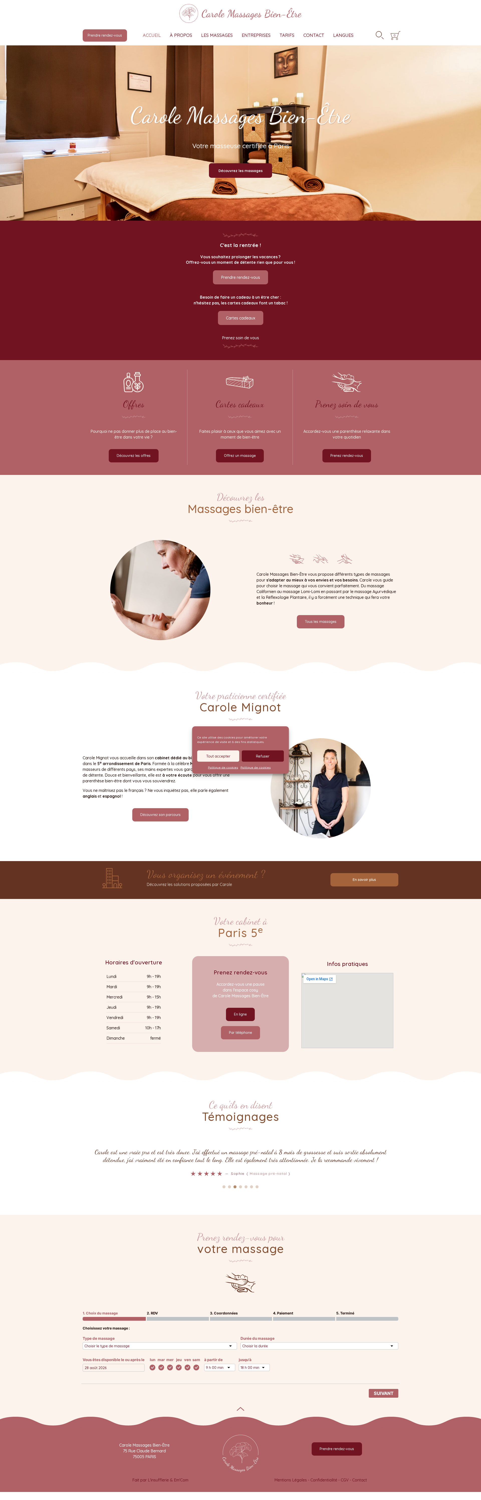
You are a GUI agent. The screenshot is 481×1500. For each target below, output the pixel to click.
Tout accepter (218, 756)
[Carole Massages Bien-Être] (240, 12)
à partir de (213, 1360)
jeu (179, 1360)
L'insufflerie (158, 1480)
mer (170, 1360)
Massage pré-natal (241, 1173)
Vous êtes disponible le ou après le (114, 1360)
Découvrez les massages (240, 171)
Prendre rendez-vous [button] (105, 35)
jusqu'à (245, 1360)
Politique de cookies (223, 767)
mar (161, 1360)
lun (152, 1360)
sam (196, 1360)
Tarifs (287, 35)
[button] (240, 277)
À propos (181, 35)
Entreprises (256, 35)
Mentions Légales (290, 1480)
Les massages (217, 35)
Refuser (263, 756)
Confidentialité (323, 1480)
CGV (345, 1480)
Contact (313, 35)
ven (187, 1360)
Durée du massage (258, 1339)
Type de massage (99, 1339)
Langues (343, 35)
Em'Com (181, 1480)
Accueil (152, 35)
